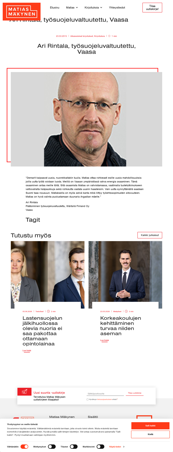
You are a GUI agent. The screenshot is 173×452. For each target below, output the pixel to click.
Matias (70, 7)
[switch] (52, 446)
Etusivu (54, 7)
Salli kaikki (150, 425)
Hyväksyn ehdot (103, 399)
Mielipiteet (117, 311)
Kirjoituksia (92, 7)
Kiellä (150, 434)
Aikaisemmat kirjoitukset (81, 36)
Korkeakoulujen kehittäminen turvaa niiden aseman (120, 326)
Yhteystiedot (117, 7)
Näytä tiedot (115, 447)
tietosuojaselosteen (104, 399)
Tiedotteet (40, 311)
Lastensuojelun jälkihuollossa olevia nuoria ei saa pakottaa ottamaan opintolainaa (42, 331)
